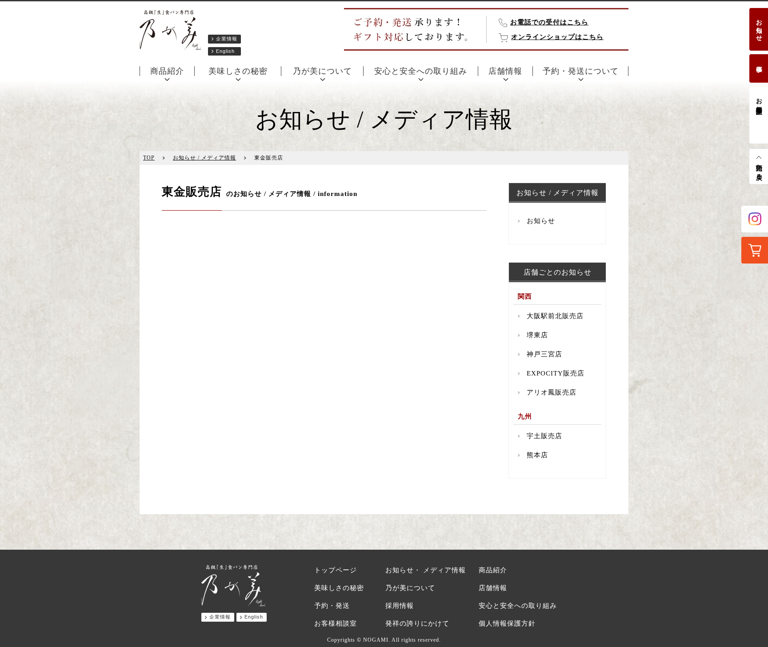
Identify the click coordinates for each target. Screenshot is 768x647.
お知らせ (759, 26)
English (225, 51)
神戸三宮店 (544, 354)
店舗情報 (505, 71)
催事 (759, 61)
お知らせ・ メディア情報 (425, 570)
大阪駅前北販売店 (555, 316)
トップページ (335, 570)
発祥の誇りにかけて (417, 623)
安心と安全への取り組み (420, 71)
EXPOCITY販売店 (555, 373)
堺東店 (537, 335)
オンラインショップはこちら (557, 36)
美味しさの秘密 (238, 71)
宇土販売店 (544, 435)
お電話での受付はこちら (549, 22)
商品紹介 (167, 71)
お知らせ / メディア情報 (204, 158)
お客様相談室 (759, 99)
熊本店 (537, 455)
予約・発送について (581, 71)
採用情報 (399, 605)
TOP (149, 158)
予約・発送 (332, 605)
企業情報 (226, 38)
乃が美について (322, 71)
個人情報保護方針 (507, 623)
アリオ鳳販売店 (551, 392)
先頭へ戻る (759, 168)
